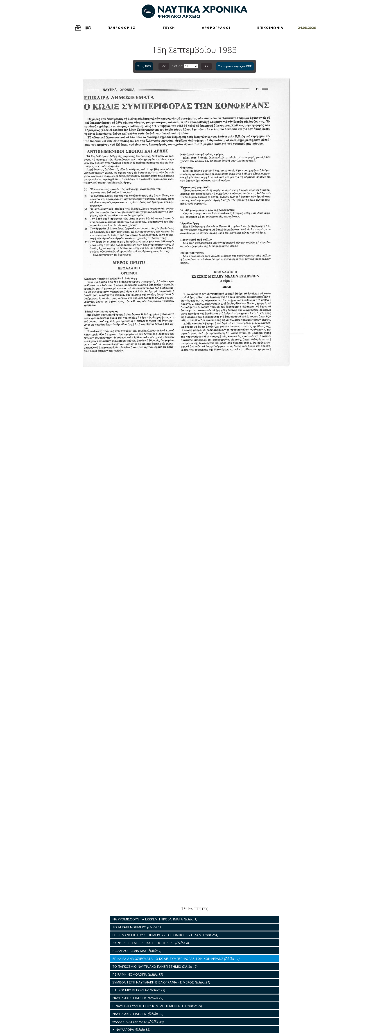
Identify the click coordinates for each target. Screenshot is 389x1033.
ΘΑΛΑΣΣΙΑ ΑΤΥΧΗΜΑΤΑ (138, 1021)
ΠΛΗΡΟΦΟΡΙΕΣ (122, 27)
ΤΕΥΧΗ (169, 27)
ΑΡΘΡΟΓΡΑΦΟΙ (216, 27)
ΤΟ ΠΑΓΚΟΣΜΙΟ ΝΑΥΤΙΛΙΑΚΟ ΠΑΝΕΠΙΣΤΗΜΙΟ (154, 966)
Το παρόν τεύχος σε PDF (234, 66)
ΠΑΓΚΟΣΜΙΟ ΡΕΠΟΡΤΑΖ (138, 990)
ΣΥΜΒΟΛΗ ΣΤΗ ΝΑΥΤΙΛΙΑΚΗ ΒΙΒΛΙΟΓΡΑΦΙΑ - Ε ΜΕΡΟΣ (161, 982)
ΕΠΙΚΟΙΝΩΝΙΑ (270, 27)
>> (206, 66)
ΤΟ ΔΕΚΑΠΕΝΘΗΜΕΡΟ (136, 927)
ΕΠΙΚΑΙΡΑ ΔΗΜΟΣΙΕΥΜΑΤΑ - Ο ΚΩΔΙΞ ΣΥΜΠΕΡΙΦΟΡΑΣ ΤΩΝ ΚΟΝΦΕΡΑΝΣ (176, 958)
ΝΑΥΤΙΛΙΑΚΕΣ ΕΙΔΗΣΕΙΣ (137, 998)
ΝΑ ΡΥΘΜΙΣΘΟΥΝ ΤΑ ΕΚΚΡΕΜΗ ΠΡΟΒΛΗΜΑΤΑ (154, 919)
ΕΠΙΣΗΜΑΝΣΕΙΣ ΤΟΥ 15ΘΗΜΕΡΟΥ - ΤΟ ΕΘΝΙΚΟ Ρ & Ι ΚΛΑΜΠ (165, 935)
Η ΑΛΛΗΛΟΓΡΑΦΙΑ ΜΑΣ (136, 951)
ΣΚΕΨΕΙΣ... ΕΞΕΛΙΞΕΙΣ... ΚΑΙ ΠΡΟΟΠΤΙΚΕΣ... (150, 943)
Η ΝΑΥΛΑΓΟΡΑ (131, 1029)
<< (163, 66)
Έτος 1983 (144, 66)
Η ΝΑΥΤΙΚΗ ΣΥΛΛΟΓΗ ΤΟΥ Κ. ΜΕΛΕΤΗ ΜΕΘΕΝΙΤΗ (157, 1006)
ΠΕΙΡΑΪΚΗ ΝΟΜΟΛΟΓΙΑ (137, 974)
